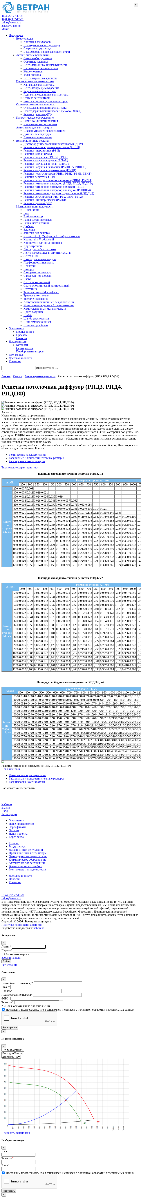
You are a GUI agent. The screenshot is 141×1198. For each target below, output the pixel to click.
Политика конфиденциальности (21, 924)
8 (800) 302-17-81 (13, 19)
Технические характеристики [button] (19, 467)
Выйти (5, 807)
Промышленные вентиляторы (27, 853)
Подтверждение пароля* (16, 994)
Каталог (14, 843)
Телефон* (7, 1002)
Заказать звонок (11, 25)
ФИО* (5, 998)
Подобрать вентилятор (15, 1132)
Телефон (7, 1158)
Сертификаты (17, 827)
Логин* (6, 946)
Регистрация (9, 814)
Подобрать (9, 1190)
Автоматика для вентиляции (27, 862)
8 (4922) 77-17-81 (13, 15)
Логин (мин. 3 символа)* (17, 983)
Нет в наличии (10, 769)
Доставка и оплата (20, 875)
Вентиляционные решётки (25, 866)
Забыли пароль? (11, 957)
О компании (16, 820)
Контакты (15, 882)
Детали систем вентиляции (26, 849)
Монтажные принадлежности (27, 869)
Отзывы (14, 830)
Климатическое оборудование (27, 859)
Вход (4, 810)
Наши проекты (18, 833)
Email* (5, 986)
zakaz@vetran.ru (11, 22)
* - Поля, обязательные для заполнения (25, 1006)
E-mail (5, 1165)
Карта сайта (16, 836)
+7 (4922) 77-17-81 (12, 895)
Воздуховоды (17, 846)
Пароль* (6, 950)
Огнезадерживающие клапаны (28, 856)
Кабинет (6, 804)
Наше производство (21, 823)
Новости (14, 879)
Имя (4, 1151)
